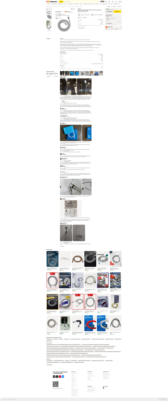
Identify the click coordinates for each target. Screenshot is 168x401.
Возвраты (89, 378)
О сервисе (89, 377)
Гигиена (72, 377)
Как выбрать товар (90, 373)
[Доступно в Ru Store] (63, 377)
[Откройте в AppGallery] (60, 377)
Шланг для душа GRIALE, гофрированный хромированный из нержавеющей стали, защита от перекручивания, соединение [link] (77, 311)
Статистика (4, 399)
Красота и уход (73, 383)
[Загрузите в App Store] (54, 377)
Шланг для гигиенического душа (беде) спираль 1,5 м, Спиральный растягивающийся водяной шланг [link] (89, 268)
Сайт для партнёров (90, 391)
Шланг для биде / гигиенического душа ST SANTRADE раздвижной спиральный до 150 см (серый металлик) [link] (52, 311)
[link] (49, 339)
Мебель (72, 374)
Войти (120, 1)
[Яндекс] (166, 399)
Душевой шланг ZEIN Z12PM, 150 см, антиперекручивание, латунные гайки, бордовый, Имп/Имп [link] (90, 333)
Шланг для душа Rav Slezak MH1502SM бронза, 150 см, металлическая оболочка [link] (77, 268)
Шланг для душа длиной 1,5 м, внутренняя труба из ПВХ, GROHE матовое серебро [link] (64, 290)
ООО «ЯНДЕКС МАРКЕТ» (163, 398)
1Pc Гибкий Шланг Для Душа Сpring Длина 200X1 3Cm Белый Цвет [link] (65, 268)
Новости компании (105, 373)
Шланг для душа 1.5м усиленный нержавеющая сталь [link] (64, 311)
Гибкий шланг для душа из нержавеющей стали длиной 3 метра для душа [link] (115, 290)
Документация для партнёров (92, 390)
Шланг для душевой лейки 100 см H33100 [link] (52, 332)
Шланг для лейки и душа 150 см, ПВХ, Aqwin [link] (115, 333)
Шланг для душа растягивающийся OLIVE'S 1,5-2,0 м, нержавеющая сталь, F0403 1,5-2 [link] (52, 290)
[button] (84, 14)
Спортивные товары (74, 390)
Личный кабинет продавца (91, 387)
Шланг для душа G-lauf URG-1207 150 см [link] (102, 311)
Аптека (72, 382)
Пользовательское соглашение (11, 399)
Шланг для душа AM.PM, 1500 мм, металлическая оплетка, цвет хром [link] (52, 268)
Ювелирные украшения (74, 395)
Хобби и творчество (74, 385)
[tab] (48, 4)
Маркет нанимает (105, 378)
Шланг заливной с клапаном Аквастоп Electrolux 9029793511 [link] (90, 289)
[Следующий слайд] (74, 21)
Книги (72, 387)
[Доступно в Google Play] (57, 377)
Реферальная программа (106, 374)
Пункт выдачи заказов (106, 377)
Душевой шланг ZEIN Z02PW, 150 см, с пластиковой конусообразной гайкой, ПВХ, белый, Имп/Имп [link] (102, 333)
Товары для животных (74, 391)
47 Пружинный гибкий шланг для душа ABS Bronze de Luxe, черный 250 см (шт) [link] (77, 332)
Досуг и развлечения (74, 373)
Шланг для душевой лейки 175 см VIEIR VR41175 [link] (64, 332)
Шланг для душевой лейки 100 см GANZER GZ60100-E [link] (115, 311)
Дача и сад (73, 386)
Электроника (73, 378)
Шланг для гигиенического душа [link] (76, 289)
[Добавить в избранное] (57, 252)
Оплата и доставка (90, 374)
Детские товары (73, 394)
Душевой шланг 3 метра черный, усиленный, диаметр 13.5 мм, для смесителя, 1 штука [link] (102, 290)
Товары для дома (73, 381)
